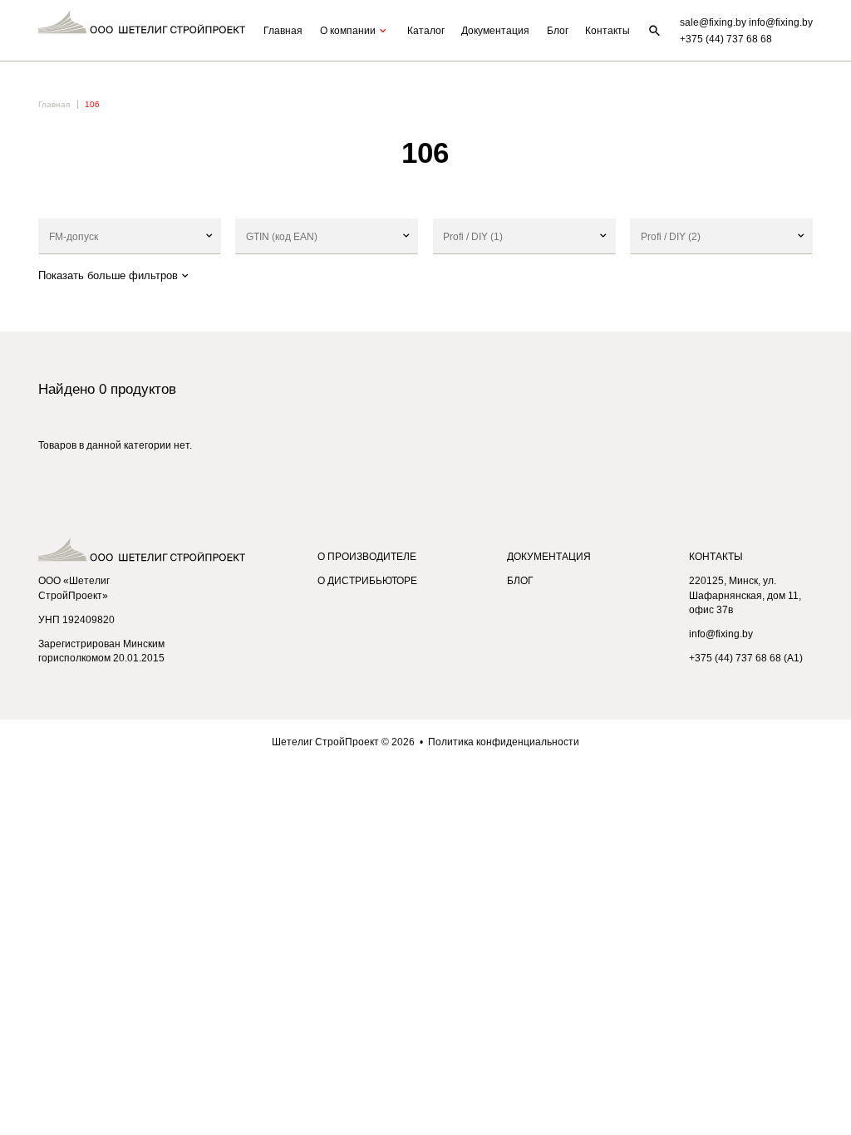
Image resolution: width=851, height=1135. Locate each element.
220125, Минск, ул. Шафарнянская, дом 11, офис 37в (745, 595)
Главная (283, 30)
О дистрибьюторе (367, 580)
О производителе (366, 556)
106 (92, 104)
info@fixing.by (721, 633)
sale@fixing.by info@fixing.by (746, 22)
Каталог (426, 30)
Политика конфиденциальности (503, 741)
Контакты (607, 30)
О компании (348, 30)
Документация (495, 30)
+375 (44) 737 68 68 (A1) (746, 657)
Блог (557, 30)
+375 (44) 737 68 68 (726, 38)
